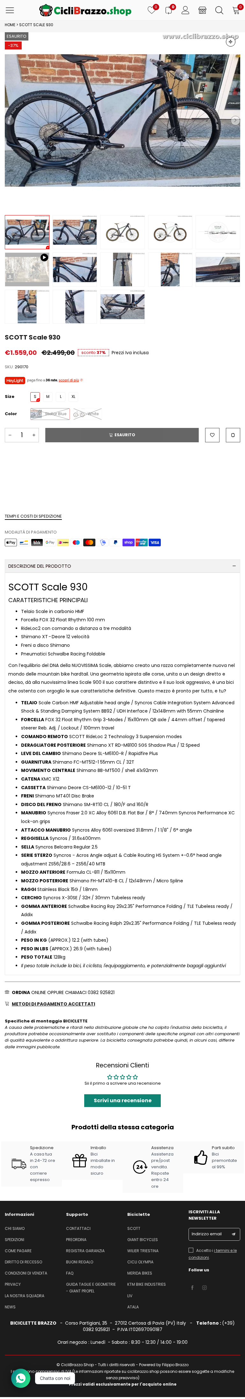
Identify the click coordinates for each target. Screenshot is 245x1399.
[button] (9, 120)
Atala (133, 1307)
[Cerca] (219, 10)
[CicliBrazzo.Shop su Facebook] (192, 1288)
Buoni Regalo (79, 1262)
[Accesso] (185, 10)
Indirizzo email (207, 1234)
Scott (133, 1228)
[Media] (230, 42)
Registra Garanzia (85, 1250)
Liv (129, 1295)
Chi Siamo (15, 1228)
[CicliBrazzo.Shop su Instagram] (204, 1288)
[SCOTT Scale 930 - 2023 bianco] (170, 232)
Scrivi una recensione (123, 1100)
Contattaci (78, 1228)
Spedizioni (14, 1239)
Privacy (13, 1284)
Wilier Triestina (143, 1250)
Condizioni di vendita (26, 1273)
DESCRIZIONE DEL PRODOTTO (39, 566)
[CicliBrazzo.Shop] (85, 10)
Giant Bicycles (142, 1239)
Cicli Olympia (140, 1262)
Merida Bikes (139, 1273)
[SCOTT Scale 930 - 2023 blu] (122, 232)
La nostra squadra (24, 1295)
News (10, 1307)
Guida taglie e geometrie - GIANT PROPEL (91, 1287)
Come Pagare (18, 1250)
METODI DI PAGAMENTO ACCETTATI (53, 1004)
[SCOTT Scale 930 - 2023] (122, 120)
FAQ (69, 1273)
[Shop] (202, 10)
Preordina (76, 1239)
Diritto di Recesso (23, 1262)
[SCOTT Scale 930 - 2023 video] (27, 269)
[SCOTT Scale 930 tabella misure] (218, 232)
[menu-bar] (14, 10)
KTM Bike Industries (146, 1284)
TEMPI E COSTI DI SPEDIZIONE (33, 516)
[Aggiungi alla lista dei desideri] (212, 435)
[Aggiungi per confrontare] (233, 435)
